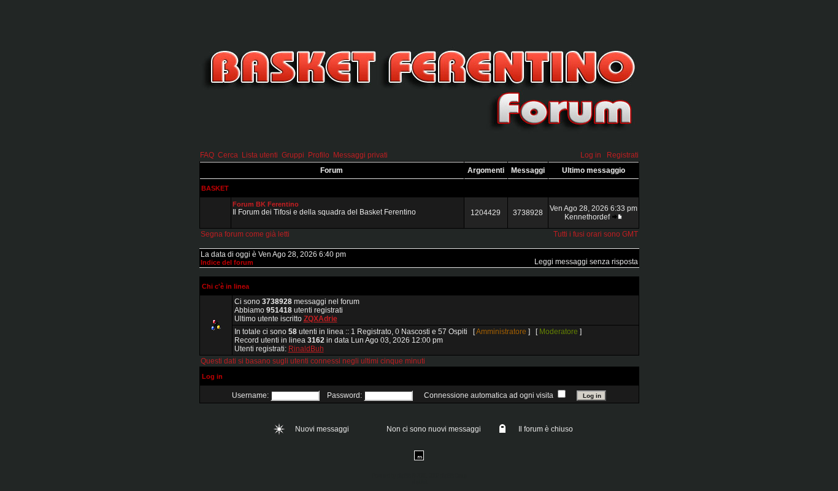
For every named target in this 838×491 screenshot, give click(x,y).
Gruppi (293, 155)
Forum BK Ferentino (266, 204)
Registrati (623, 155)
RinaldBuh (306, 348)
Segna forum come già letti (245, 234)
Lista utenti (260, 155)
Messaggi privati (360, 155)
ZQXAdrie (320, 318)
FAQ (207, 155)
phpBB (403, 476)
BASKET (215, 188)
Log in (590, 155)
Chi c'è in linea (225, 286)
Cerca (228, 155)
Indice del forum (227, 262)
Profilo (318, 155)
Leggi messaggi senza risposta (586, 261)
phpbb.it (419, 482)
